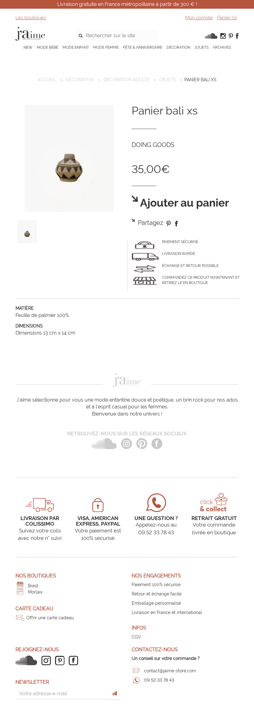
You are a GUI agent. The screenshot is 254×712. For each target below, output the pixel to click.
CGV (136, 636)
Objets (167, 79)
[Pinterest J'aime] (61, 660)
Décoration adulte (126, 79)
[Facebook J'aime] (75, 660)
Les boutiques (30, 17)
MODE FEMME (106, 47)
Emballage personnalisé (156, 603)
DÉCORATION (178, 47)
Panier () (227, 17)
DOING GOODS (153, 145)
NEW (28, 47)
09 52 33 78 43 (159, 680)
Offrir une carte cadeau (50, 617)
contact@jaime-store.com (170, 670)
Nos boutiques (35, 576)
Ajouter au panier (183, 203)
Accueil (46, 79)
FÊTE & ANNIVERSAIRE (142, 47)
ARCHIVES (222, 47)
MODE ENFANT (76, 47)
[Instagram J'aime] (48, 660)
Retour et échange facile (157, 593)
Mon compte (199, 17)
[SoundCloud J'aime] (27, 660)
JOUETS (201, 47)
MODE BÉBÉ (47, 47)
